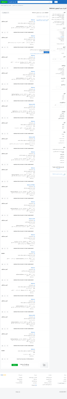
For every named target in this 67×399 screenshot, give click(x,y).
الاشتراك (46, 52)
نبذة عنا (65, 377)
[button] (5, 32)
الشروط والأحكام (49, 377)
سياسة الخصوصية (38, 53)
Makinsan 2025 (32, 104)
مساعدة (65, 379)
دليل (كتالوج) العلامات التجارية (47, 384)
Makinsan (33, 19)
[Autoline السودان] (62, 2)
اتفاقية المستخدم (32, 53)
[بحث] (51, 2)
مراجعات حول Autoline (48, 382)
